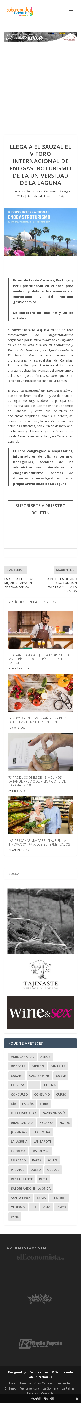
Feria (44, 1104)
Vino (46, 1207)
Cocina (50, 1085)
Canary (17, 1076)
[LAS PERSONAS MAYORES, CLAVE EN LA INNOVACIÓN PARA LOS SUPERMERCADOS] (40, 815)
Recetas (32, 1393)
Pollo (52, 1160)
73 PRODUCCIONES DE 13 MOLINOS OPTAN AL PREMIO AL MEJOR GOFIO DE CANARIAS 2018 (37, 781)
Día (13, 1104)
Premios (17, 1170)
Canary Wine (39, 1076)
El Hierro (10, 1388)
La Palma (18, 1151)
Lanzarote (43, 1141)
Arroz (45, 1057)
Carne (61, 1076)
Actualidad (34, 196)
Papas (36, 1160)
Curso (61, 1094)
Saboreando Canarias (41, 191)
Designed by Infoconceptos (28, 1372)
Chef (34, 1085)
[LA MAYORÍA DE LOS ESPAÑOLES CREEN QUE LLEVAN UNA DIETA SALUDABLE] (40, 693)
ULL (34, 1207)
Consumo (42, 1094)
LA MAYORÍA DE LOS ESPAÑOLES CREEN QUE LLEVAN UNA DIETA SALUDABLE (37, 720)
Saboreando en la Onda (31, 1188)
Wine (15, 1217)
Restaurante (22, 1179)
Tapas (41, 1198)
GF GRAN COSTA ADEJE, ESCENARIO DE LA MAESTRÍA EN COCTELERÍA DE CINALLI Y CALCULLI (39, 659)
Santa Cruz (20, 1198)
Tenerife (49, 196)
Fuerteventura (24, 1113)
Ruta (43, 1179)
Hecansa (46, 1123)
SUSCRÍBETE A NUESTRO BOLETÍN (41, 509)
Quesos (53, 1170)
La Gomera (41, 1132)
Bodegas (18, 1066)
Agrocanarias (22, 1057)
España (28, 1104)
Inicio (12, 1383)
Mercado (18, 1160)
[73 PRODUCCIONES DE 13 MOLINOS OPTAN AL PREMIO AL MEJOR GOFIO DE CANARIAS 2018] (40, 752)
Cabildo (37, 1066)
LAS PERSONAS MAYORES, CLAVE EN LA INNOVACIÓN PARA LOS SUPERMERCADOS (39, 842)
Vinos (61, 1207)
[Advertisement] (40, 84)
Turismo (18, 1207)
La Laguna (19, 1141)
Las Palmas (40, 1151)
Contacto (47, 1393)
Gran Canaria (22, 1123)
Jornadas (19, 1132)
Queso (35, 1170)
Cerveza (17, 1085)
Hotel (65, 1123)
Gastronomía (54, 1113)
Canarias (57, 1066)
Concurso (19, 1094)
